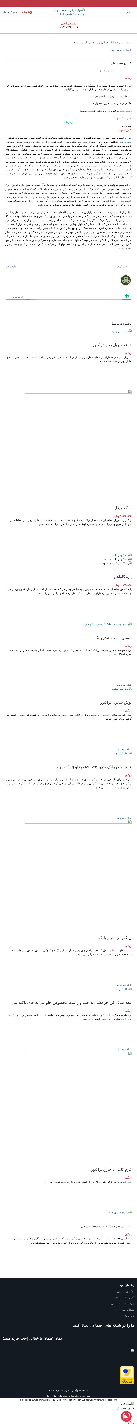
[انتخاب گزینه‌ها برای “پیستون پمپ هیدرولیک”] (127, 669)
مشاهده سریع (127, 385)
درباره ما (129, 1315)
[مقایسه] (127, 337)
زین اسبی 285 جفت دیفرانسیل (106, 1226)
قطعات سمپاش (87, 110)
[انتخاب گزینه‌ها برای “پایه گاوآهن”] (127, 608)
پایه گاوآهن (123, 577)
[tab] (68, 122)
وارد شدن (11, 266)
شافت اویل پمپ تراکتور (112, 345)
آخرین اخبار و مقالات (123, 1297)
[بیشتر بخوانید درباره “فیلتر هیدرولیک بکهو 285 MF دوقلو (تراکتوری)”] (127, 802)
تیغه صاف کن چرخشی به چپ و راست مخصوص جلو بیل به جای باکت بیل (72, 1002)
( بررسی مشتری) (108, 70)
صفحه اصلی (125, 42)
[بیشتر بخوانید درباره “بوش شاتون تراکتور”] (127, 734)
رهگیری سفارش (125, 1291)
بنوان (66, 1390)
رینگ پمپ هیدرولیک (115, 938)
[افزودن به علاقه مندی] (127, 367)
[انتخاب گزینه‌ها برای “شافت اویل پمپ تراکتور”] (127, 376)
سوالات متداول (126, 1309)
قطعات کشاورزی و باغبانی (102, 42)
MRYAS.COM (54, 1395)
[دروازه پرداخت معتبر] (127, 1375)
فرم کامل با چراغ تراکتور (111, 1169)
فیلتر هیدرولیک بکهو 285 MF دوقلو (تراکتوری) (94, 767)
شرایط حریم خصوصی (122, 1303)
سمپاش (128, 141)
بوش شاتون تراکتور (116, 702)
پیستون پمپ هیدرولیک (113, 637)
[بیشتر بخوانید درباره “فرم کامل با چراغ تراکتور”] (127, 1197)
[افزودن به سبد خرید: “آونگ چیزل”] (127, 539)
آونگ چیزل (123, 508)
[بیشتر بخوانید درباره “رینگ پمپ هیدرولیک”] (127, 969)
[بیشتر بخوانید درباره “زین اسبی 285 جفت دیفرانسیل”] (127, 1257)
